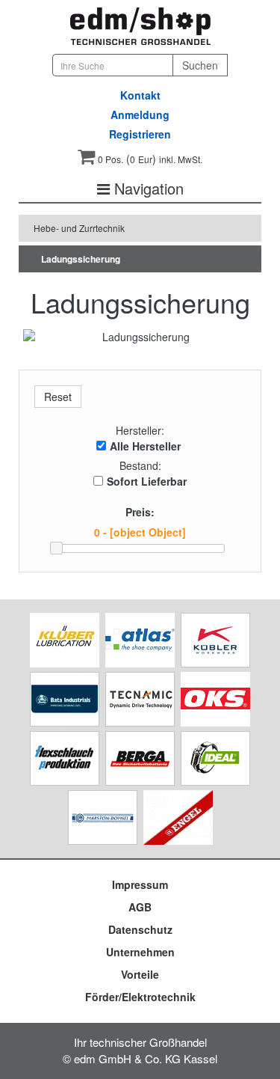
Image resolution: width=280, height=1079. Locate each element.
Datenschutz (140, 929)
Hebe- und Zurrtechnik (79, 227)
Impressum (140, 884)
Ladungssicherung (80, 259)
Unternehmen (140, 951)
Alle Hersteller (145, 445)
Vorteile (140, 974)
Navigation (147, 188)
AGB (140, 906)
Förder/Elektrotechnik (140, 996)
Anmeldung (140, 114)
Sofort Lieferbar (147, 481)
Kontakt (140, 95)
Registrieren (140, 133)
